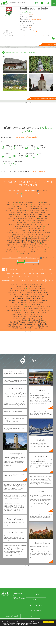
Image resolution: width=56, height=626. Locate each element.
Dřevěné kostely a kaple (25, 277)
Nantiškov (25, 244)
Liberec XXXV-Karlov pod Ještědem (37, 240)
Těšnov (33, 250)
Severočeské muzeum (15, 300)
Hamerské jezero (19, 304)
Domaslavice (44, 208)
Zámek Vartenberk (43, 306)
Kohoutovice (27, 216)
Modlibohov (11, 244)
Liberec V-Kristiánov (12, 224)
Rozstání (46, 35)
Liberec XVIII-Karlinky (29, 232)
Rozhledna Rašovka (38, 285)
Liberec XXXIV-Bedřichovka (15, 240)
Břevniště (31, 203)
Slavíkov (25, 248)
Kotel (33, 216)
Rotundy (36, 277)
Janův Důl (19, 214)
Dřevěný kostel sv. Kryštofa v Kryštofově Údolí (21, 292)
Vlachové (14, 252)
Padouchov (44, 244)
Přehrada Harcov (37, 298)
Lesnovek (36, 218)
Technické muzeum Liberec (21, 298)
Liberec (30, 18)
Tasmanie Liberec (23, 294)
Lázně (48, 277)
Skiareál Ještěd (26, 285)
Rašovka (39, 246)
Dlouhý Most (11, 208)
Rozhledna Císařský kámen (39, 294)
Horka (36, 212)
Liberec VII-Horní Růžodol (41, 224)
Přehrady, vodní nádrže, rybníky (12, 273)
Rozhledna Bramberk (20, 316)
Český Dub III (36, 205)
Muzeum (30, 280)
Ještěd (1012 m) (15, 285)
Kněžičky (11, 216)
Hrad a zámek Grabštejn (20, 320)
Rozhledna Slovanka (35, 316)
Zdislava (30, 254)
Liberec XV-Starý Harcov (14, 232)
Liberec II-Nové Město (38, 220)
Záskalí (18, 254)
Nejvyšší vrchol (6, 280)
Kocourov (19, 216)
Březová (38, 203)
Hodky (26, 35)
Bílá (9, 203)
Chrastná (20, 206)
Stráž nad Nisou (19, 250)
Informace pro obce (35, 605)
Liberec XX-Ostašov (44, 232)
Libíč (10, 242)
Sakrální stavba (50, 280)
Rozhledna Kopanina (13, 310)
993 (30, 27)
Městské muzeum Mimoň (20, 328)
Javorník (26, 214)
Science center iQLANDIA (18, 290)
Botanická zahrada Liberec (19, 302)
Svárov (28, 250)
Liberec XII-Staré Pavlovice (34, 228)
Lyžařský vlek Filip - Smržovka (39, 326)
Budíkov (44, 203)
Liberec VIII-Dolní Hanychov (21, 226)
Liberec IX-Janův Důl (39, 222)
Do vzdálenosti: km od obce (22, 190)
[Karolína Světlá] (41, 64)
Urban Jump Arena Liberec (36, 290)
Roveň (45, 246)
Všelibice (34, 252)
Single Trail (22, 280)
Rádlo (33, 246)
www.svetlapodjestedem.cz (35, 31)
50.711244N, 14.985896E (35, 19)
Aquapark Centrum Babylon (36, 288)
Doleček (25, 208)
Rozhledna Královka (42, 310)
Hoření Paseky (32, 35)
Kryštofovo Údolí (13, 218)
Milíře (37, 242)
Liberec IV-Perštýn (26, 222)
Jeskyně (43, 277)
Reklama (35, 600)
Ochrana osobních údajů (10, 616)
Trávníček (40, 250)
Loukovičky (16, 242)
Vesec (50, 35)
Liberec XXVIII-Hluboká (41, 236)
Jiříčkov (38, 35)
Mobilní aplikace (36, 610)
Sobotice (45, 248)
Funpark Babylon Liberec (18, 288)
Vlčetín (20, 252)
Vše (4, 269)
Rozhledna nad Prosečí (33, 304)
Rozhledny (43, 273)
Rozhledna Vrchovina (31, 300)
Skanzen (51, 269)
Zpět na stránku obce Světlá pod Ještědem (45, 98)
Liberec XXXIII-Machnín (39, 238)
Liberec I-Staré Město (23, 220)
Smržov (31, 248)
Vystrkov (41, 252)
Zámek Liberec (12, 294)
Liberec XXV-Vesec (27, 236)
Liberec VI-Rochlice (26, 224)
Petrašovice (11, 246)
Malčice (23, 242)
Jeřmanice (33, 214)
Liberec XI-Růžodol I (18, 228)
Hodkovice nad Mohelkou (36, 210)
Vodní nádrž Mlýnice (27, 310)
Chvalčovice (28, 206)
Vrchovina (27, 252)
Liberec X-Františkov (37, 226)
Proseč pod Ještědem (23, 246)
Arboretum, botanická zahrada (30, 273)
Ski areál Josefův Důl (41, 324)
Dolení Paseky (21, 35)
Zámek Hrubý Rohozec (15, 324)
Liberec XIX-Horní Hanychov (37, 230)
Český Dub (9, 205)
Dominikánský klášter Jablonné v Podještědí (27, 318)
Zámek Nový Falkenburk (18, 322)
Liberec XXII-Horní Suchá (21, 234)
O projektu (35, 594)
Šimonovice (18, 248)
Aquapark (24, 269)
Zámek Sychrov (31, 306)
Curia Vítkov (40, 314)
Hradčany (42, 212)
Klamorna (47, 214)
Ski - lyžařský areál (41, 269)
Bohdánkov (15, 203)
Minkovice (43, 242)
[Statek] (15, 64)
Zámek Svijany (16, 314)
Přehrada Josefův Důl (36, 320)
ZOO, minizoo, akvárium (13, 269)
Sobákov (38, 248)
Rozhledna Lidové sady (36, 302)
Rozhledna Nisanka (28, 314)
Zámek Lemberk (14, 312)
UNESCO (32, 269)
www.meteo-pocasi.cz (39, 171)
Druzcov (18, 210)
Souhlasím (48, 622)
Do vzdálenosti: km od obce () (20, 258)
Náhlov (18, 244)
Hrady (50, 273)
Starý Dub (10, 250)
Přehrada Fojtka (27, 308)
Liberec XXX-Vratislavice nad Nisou (20, 238)
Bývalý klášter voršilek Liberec (35, 296)
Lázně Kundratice (26, 218)
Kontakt (30, 616)
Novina (31, 244)
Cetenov (13, 206)
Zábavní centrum (39, 280)
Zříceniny (14, 277)
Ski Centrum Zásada (37, 328)
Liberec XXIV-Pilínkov (13, 236)
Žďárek (24, 254)
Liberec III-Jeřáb (14, 222)
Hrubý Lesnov (10, 214)
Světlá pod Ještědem (35, 8)
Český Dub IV (46, 205)
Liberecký (31, 14)
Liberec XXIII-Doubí (36, 234)
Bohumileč (23, 203)
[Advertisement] (28, 114)
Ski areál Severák (26, 312)
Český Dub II (27, 205)
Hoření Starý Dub (27, 212)
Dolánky (19, 208)
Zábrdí (47, 252)
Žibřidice (37, 254)
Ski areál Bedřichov (40, 308)
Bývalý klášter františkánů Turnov (17, 326)
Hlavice (24, 210)
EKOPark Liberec (42, 292)
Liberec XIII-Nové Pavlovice (18, 230)
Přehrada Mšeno (15, 308)
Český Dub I (18, 205)
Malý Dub (31, 242)
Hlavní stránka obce (50, 44)
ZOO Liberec (43, 300)
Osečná (37, 244)
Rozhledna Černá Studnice (36, 322)
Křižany (42, 35)
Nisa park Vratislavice (17, 296)
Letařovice (43, 218)
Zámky (7, 277)
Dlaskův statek (28, 324)
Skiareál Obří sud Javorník (34, 287)
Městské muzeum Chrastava (15, 306)
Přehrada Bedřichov (39, 312)
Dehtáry (36, 206)
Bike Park (14, 280)
